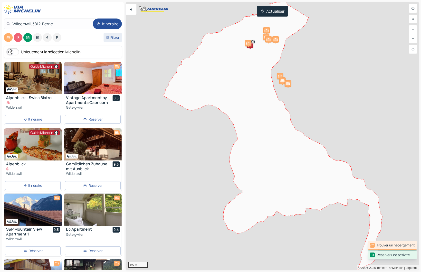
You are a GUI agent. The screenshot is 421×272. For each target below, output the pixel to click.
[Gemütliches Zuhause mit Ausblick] (93, 144)
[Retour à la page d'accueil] (23, 9)
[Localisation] (413, 49)
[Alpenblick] (33, 144)
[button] (248, 43)
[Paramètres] (413, 19)
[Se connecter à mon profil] (413, 8)
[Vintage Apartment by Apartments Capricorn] (93, 78)
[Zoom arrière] (413, 38)
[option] (8, 37)
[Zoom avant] (413, 29)
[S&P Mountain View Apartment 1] (33, 210)
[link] (392, 245)
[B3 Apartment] (93, 210)
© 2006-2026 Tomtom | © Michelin (380, 267)
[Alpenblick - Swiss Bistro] (33, 78)
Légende (412, 267)
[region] (272, 136)
